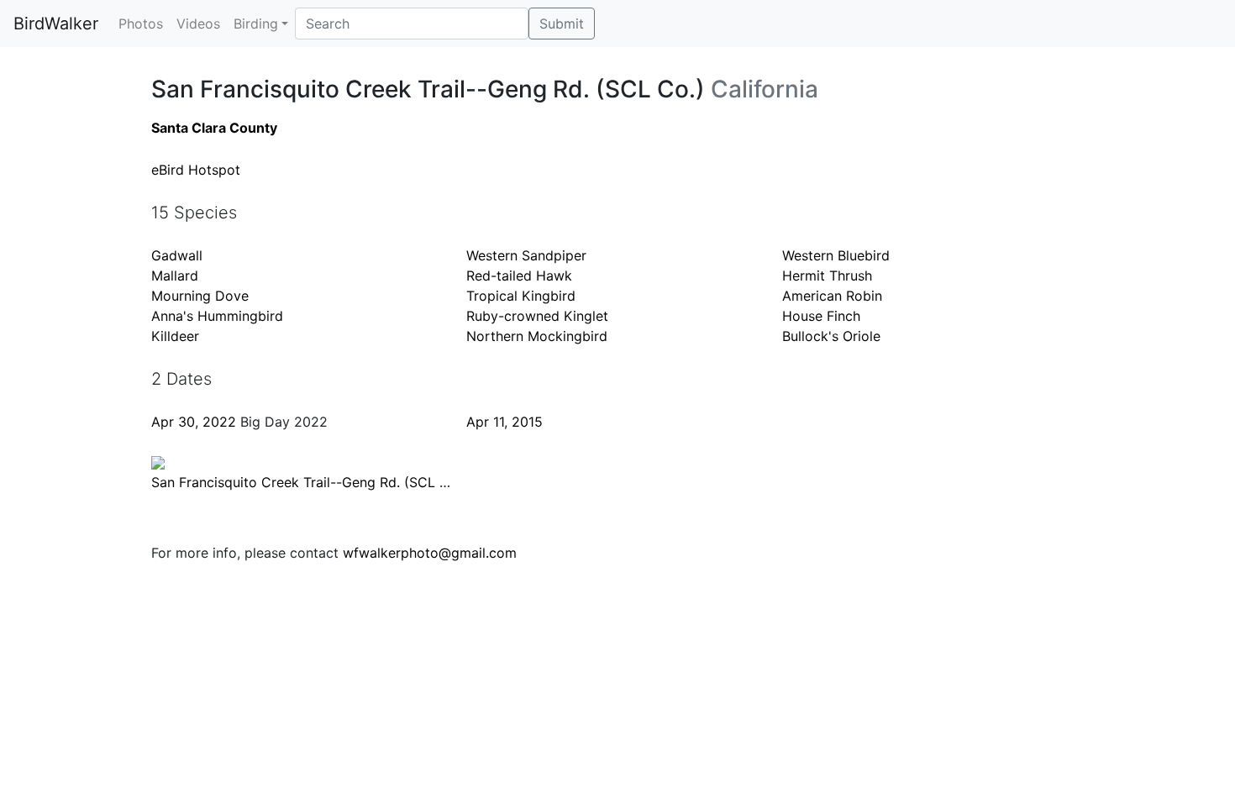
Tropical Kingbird (520, 295)
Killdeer (175, 336)
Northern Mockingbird (536, 336)
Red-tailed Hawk (519, 275)
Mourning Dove (200, 295)
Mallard (174, 275)
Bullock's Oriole (831, 336)
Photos (140, 23)
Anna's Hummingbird (217, 315)
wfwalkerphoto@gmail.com (430, 552)
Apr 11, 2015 (504, 421)
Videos (198, 23)
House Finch (821, 315)
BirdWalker (55, 23)
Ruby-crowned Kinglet (537, 315)
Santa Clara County (214, 127)
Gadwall (176, 255)
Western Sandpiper (526, 255)
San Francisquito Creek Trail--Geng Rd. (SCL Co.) (308, 482)
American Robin (832, 295)
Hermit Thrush (827, 275)
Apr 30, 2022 (193, 421)
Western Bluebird (836, 255)
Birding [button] (256, 23)
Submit (561, 23)
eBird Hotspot (195, 169)
